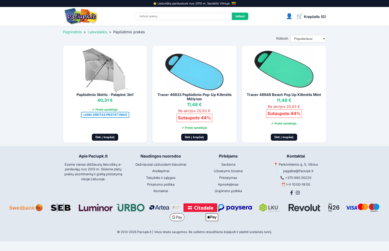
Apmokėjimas (228, 184)
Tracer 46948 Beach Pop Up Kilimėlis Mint (284, 94)
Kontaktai (161, 191)
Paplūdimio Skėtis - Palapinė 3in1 (105, 94)
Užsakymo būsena (228, 171)
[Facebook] (291, 192)
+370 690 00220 (298, 178)
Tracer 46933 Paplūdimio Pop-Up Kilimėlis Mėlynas (194, 96)
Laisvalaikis (97, 32)
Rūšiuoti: (282, 38)
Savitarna (228, 164)
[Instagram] (298, 192)
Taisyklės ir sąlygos (161, 178)
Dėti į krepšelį (105, 137)
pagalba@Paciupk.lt (298, 171)
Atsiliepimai (160, 171)
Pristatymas (228, 178)
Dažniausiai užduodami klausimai (161, 164)
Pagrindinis (72, 32)
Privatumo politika (160, 184)
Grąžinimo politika (228, 191)
